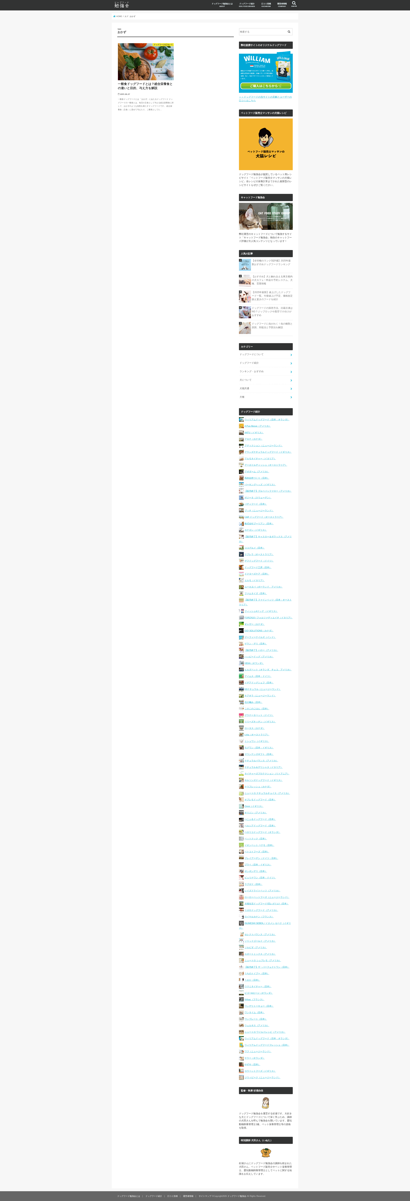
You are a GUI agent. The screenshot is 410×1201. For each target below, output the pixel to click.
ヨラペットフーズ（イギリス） (260, 1071)
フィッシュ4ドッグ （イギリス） (261, 611)
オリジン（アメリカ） (256, 812)
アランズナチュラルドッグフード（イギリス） (268, 452)
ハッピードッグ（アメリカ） (259, 656)
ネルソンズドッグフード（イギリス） (264, 780)
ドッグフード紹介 (247, 5)
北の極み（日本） (253, 702)
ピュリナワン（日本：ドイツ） (260, 877)
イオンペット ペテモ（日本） (259, 845)
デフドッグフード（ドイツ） (259, 560)
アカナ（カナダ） (253, 439)
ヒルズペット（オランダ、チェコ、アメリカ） (268, 669)
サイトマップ (205, 1196)
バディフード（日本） (256, 504)
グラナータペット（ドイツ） (259, 715)
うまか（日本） (252, 980)
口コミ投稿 (266, 5)
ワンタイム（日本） (255, 1012)
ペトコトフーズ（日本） (257, 851)
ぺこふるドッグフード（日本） (260, 819)
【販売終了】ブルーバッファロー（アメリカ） (268, 491)
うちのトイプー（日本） (257, 973)
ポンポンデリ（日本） (256, 871)
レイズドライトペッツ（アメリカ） (262, 890)
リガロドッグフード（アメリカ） (261, 910)
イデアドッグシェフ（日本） (259, 682)
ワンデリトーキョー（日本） (259, 1006)
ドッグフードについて (252, 354)
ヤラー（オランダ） (255, 1058)
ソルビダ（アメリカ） (256, 947)
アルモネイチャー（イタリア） (260, 458)
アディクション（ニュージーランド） (264, 445)
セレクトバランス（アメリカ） (260, 934)
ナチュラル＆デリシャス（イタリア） (264, 767)
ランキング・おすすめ (252, 371)
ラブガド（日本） (253, 884)
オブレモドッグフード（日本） (260, 799)
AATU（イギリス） (254, 432)
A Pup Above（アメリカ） (258, 426)
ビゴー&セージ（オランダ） (259, 993)
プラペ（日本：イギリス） (258, 864)
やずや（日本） (252, 1064)
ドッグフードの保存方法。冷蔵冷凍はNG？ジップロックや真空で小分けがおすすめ (272, 311)
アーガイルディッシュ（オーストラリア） (266, 465)
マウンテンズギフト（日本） (259, 754)
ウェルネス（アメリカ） (257, 1025)
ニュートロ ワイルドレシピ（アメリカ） (265, 1032)
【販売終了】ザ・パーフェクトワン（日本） (267, 967)
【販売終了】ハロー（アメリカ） (261, 650)
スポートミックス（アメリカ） (260, 954)
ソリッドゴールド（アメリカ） (260, 941)
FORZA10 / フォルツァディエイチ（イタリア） (269, 617)
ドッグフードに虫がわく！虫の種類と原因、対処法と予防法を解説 (272, 325)
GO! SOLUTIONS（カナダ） (259, 630)
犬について (246, 380)
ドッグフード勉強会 (236, 1196)
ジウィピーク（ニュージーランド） (262, 1077)
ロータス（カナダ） (255, 728)
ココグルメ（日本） (255, 547)
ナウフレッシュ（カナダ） (258, 786)
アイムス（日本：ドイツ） (258, 676)
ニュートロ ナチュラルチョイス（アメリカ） (267, 793)
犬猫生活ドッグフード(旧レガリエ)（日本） (267, 903)
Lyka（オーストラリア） (257, 734)
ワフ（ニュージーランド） (258, 1051)
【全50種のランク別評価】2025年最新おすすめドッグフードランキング (271, 262)
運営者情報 (282, 5)
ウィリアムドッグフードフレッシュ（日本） (267, 1045)
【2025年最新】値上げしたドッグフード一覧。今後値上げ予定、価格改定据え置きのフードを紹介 (272, 296)
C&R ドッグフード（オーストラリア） (264, 517)
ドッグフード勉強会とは (222, 5)
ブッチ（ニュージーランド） (259, 510)
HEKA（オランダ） (254, 663)
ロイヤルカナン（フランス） (259, 916)
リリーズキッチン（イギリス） (260, 721)
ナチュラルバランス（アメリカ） (261, 760)
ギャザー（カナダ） (255, 624)
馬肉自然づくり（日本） (257, 478)
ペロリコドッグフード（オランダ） (262, 832)
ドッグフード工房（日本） (258, 567)
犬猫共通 (244, 388)
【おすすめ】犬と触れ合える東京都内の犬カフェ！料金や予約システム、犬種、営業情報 (272, 280)
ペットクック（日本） (256, 838)
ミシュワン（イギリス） (257, 741)
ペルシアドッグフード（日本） (260, 825)
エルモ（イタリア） (255, 580)
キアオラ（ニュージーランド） (260, 695)
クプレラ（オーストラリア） (259, 554)
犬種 (242, 397)
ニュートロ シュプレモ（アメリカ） (263, 960)
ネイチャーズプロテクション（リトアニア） (267, 773)
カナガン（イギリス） (256, 530)
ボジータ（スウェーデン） (258, 497)
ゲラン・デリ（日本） (256, 643)
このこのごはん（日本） (257, 708)
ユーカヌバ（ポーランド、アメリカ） (264, 586)
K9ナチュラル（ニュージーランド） (263, 689)
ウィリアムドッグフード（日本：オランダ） (267, 419)
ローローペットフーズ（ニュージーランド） (267, 897)
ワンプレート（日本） (256, 1019)
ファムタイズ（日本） (256, 593)
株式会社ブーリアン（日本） (259, 523)
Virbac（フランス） (254, 999)
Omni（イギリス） (254, 806)
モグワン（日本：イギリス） (259, 747)
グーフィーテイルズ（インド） (260, 637)
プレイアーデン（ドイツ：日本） (261, 858)
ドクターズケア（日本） (257, 573)
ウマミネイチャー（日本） (258, 986)
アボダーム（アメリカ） (257, 471)
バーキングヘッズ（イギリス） (260, 484)
